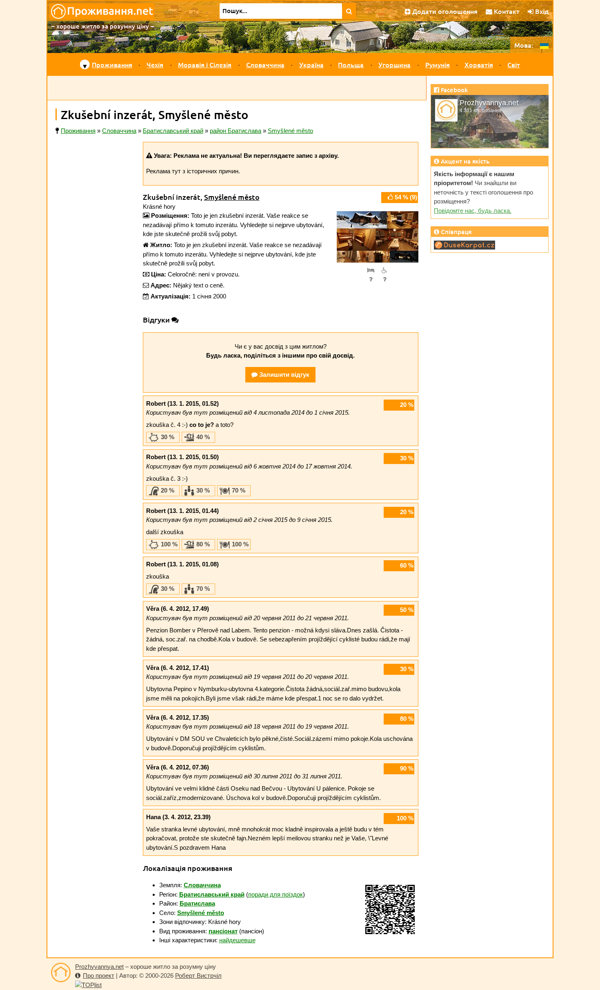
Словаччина (265, 64)
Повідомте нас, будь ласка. (472, 210)
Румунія (437, 64)
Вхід (541, 11)
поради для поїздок (275, 894)
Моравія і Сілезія (204, 64)
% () (406, 197)
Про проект (98, 975)
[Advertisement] (236, 88)
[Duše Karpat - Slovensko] (464, 244)
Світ (513, 64)
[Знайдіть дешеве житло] (349, 11)
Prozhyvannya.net (99, 966)
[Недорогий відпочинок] (61, 972)
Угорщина (394, 64)
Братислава (197, 903)
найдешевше (237, 940)
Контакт (506, 11)
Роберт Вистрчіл (198, 975)
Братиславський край (211, 894)
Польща (351, 64)
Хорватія (478, 64)
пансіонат (223, 931)
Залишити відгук (283, 374)
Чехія (155, 64)
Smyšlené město (232, 196)
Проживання (112, 64)
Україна (311, 64)
